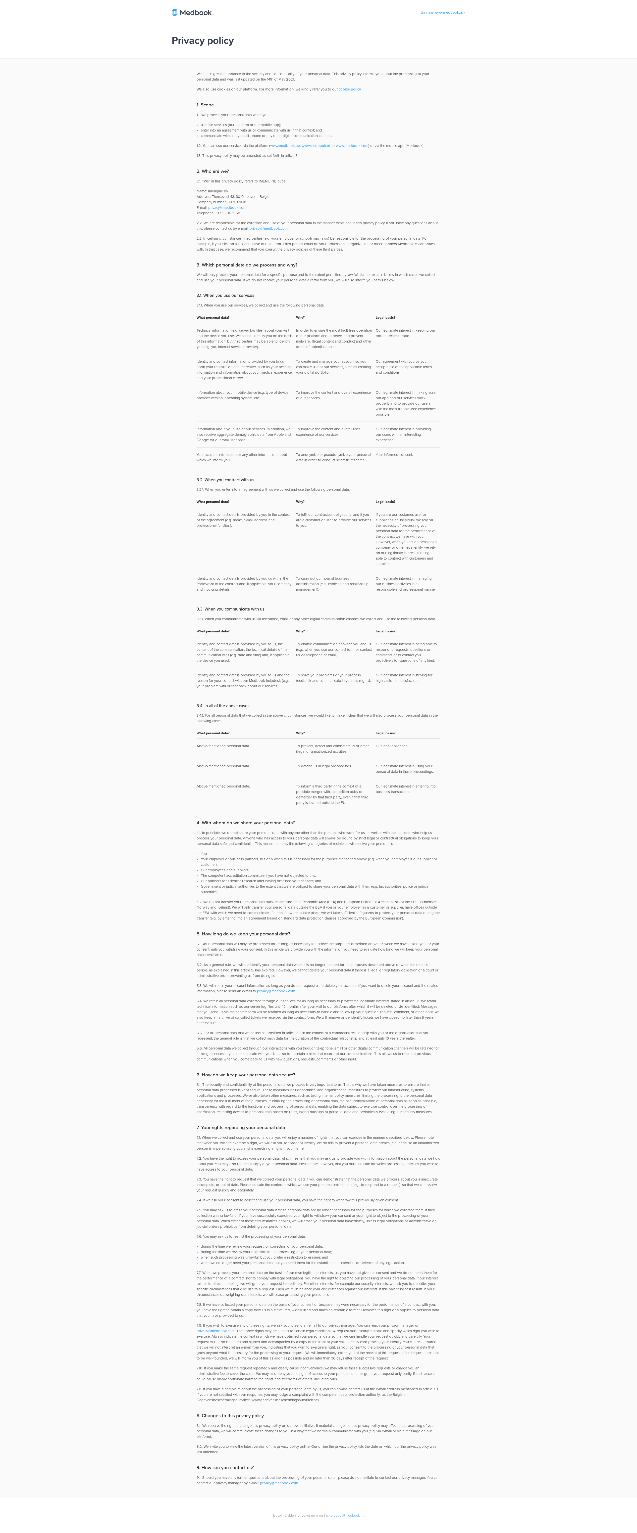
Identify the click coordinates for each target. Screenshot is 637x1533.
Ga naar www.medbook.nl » (443, 12)
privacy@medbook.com (227, 207)
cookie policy (350, 89)
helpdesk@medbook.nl (346, 1515)
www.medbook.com (352, 145)
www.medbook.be (285, 145)
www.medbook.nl (316, 145)
